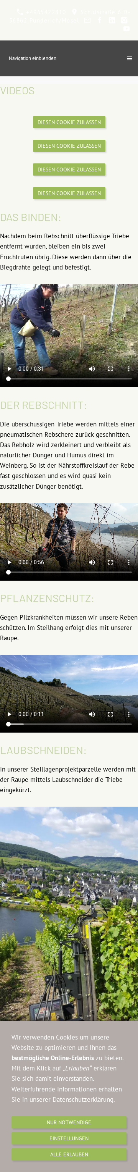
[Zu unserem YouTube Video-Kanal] (126, 28)
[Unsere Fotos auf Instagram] (124, 20)
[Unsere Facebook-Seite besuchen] (99, 20)
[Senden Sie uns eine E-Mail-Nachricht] (87, 20)
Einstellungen (69, 1138)
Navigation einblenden (32, 58)
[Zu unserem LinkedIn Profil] (112, 20)
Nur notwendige (69, 1122)
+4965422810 (45, 12)
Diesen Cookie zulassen (69, 122)
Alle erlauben (69, 1154)
